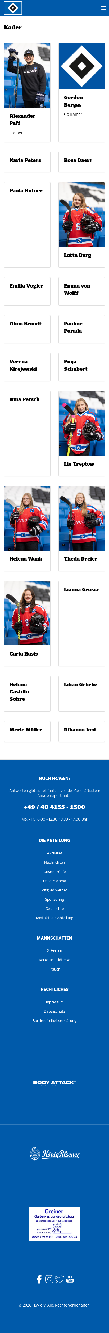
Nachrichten (54, 863)
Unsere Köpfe (55, 872)
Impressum (54, 1002)
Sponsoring (54, 900)
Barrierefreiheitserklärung (54, 1021)
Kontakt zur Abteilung (54, 918)
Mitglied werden (54, 890)
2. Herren (54, 951)
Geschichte (55, 909)
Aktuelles (54, 853)
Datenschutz (54, 1011)
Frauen (54, 969)
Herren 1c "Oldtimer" (54, 960)
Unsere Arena (54, 881)
